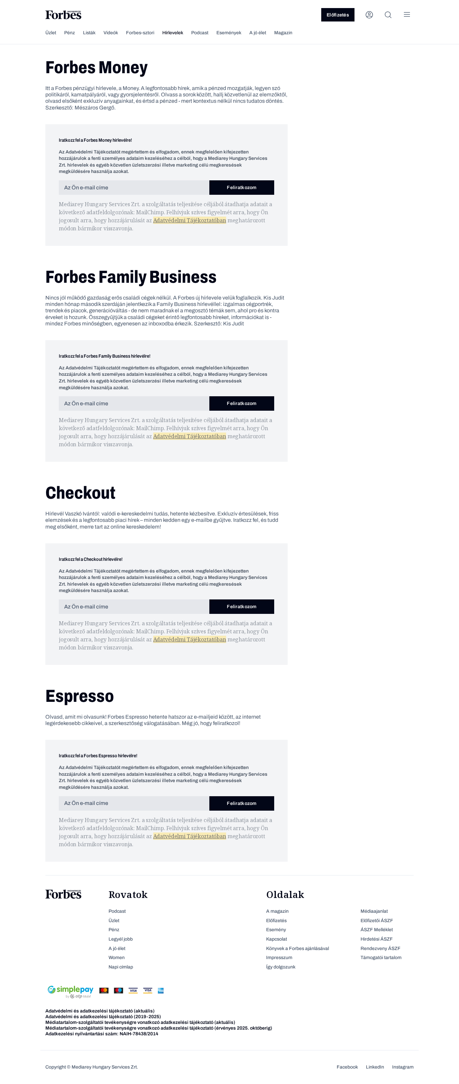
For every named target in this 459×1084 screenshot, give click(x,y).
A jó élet (257, 32)
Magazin (283, 32)
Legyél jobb (121, 939)
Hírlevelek (172, 32)
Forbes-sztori (140, 32)
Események (228, 32)
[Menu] (407, 14)
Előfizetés (338, 14)
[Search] (388, 14)
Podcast (199, 32)
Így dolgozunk (280, 966)
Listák (89, 32)
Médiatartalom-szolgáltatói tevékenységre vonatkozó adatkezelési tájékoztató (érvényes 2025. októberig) (158, 1028)
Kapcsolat (276, 939)
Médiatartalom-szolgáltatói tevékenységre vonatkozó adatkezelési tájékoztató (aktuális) (140, 1022)
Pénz (69, 32)
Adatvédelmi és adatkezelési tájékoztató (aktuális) (100, 1010)
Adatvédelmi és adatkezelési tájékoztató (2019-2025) (103, 1016)
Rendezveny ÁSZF (381, 948)
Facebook (347, 1067)
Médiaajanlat (374, 911)
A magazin (277, 911)
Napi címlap (121, 966)
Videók (110, 32)
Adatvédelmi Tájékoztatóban (189, 220)
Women (117, 957)
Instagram (403, 1067)
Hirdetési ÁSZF (377, 939)
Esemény (276, 929)
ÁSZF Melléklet (377, 929)
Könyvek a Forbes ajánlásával (297, 948)
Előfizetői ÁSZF (377, 920)
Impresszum (279, 957)
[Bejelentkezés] (369, 14)
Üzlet (50, 32)
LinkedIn (375, 1067)
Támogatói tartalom (381, 957)
